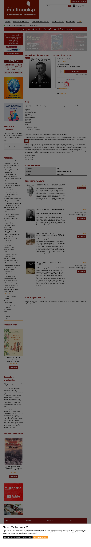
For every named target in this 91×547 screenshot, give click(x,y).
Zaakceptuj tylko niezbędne (12, 537)
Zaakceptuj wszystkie (40, 537)
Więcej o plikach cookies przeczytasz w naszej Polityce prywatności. (20, 533)
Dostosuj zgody (26, 537)
